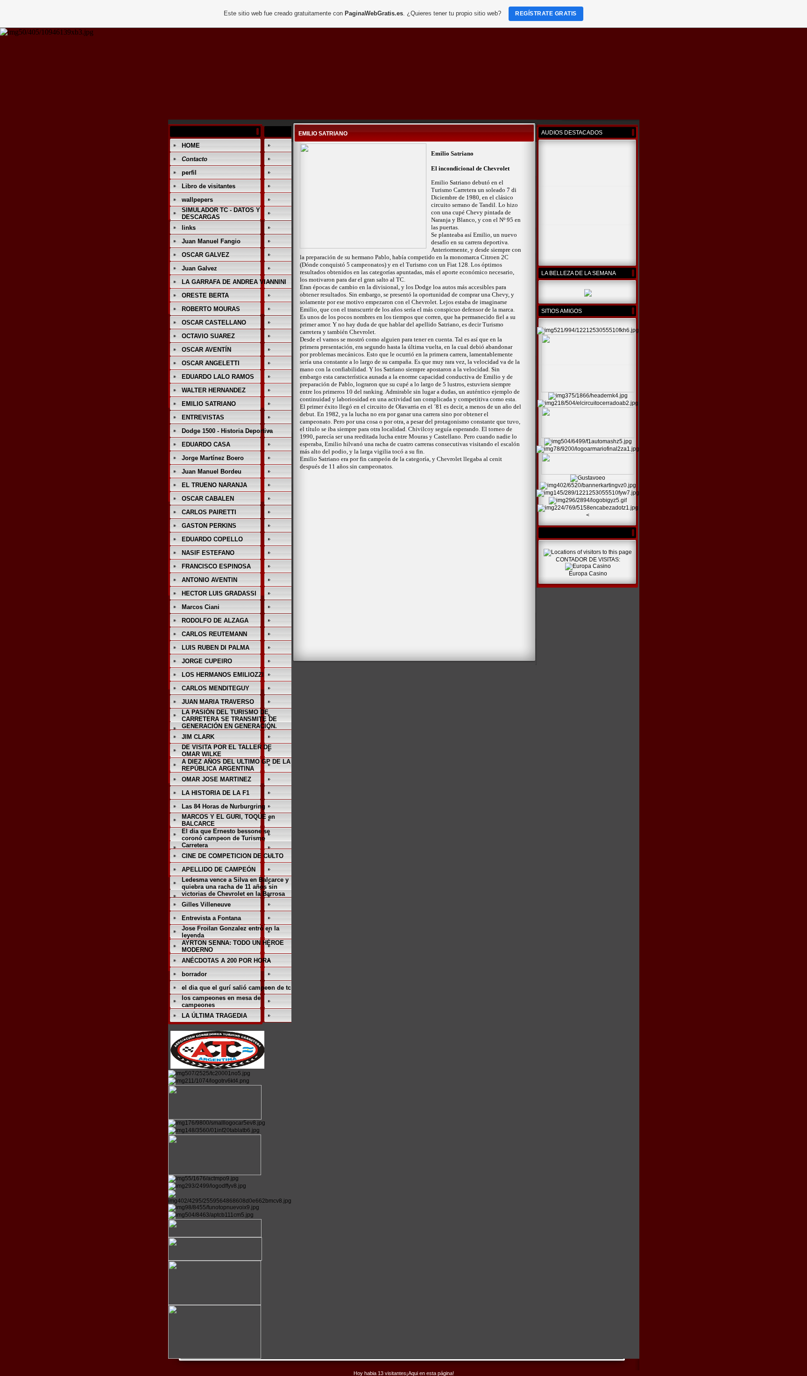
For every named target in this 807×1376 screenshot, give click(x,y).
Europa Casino (588, 573)
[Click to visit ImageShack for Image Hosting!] (46, 32)
